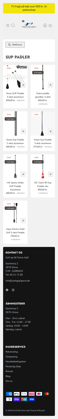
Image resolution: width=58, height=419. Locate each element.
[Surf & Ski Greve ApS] (29, 25)
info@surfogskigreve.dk (18, 280)
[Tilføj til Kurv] (23, 85)
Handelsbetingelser (16, 361)
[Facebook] (7, 290)
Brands (9, 371)
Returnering (12, 351)
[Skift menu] (7, 25)
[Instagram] (13, 290)
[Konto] (43, 25)
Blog (8, 376)
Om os (9, 381)
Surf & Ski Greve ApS (21, 410)
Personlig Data (13, 366)
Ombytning (11, 356)
